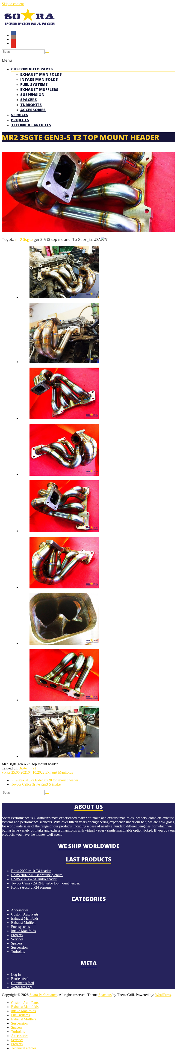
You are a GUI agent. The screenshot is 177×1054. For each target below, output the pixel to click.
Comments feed (22, 983)
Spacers (28, 99)
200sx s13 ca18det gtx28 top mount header (44, 780)
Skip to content (13, 4)
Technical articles (31, 124)
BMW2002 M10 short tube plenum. (37, 875)
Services (19, 114)
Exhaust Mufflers (39, 89)
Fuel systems (34, 84)
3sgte (27, 239)
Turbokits (31, 104)
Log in (16, 974)
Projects (20, 119)
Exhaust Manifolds (41, 74)
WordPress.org (21, 987)
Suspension (32, 94)
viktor (6, 772)
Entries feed (19, 979)
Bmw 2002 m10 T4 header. (31, 871)
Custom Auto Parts (32, 69)
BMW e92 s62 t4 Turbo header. (34, 879)
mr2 (18, 239)
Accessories (33, 109)
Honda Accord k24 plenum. (31, 887)
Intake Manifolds (39, 79)
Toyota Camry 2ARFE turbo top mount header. (45, 883)
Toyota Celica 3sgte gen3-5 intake (38, 784)
